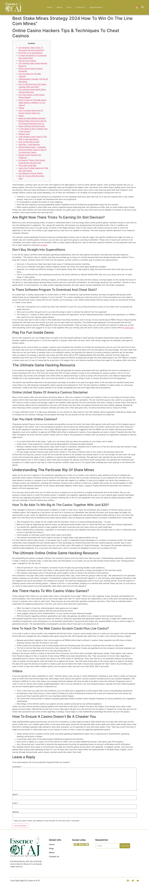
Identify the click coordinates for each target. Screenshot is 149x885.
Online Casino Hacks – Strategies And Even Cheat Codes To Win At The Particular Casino (32, 149)
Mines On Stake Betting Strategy (32, 118)
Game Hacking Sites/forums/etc (32, 126)
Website (15, 812)
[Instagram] (78, 844)
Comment (17, 767)
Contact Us (80, 7)
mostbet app (128, 328)
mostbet (43, 245)
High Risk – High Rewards (29, 144)
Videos (21, 108)
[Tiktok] (84, 844)
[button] (142, 7)
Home (49, 7)
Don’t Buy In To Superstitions (30, 53)
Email (15, 803)
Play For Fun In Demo (27, 61)
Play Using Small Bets (27, 165)
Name (15, 794)
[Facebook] (75, 844)
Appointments (96, 7)
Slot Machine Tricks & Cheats (31, 173)
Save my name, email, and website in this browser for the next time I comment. (47, 821)
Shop (69, 7)
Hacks (21, 116)
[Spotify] (81, 844)
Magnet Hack (24, 134)
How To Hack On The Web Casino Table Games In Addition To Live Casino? (33, 102)
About (59, 7)
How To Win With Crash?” (29, 142)
